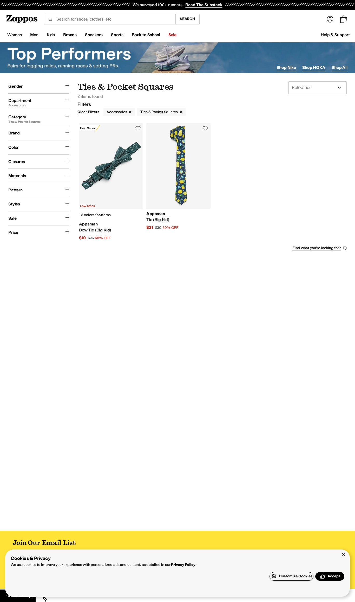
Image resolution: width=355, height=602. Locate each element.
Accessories (117, 112)
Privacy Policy (183, 564)
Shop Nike (286, 67)
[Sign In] (330, 19)
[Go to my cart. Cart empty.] (343, 19)
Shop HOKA (313, 67)
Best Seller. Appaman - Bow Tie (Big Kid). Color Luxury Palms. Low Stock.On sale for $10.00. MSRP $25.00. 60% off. (111, 182)
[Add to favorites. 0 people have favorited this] (138, 128)
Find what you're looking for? (316, 248)
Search (187, 19)
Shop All (339, 67)
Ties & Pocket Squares (159, 112)
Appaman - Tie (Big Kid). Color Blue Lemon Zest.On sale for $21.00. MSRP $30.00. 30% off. (178, 182)
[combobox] (109, 19)
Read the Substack (203, 4)
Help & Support (335, 34)
